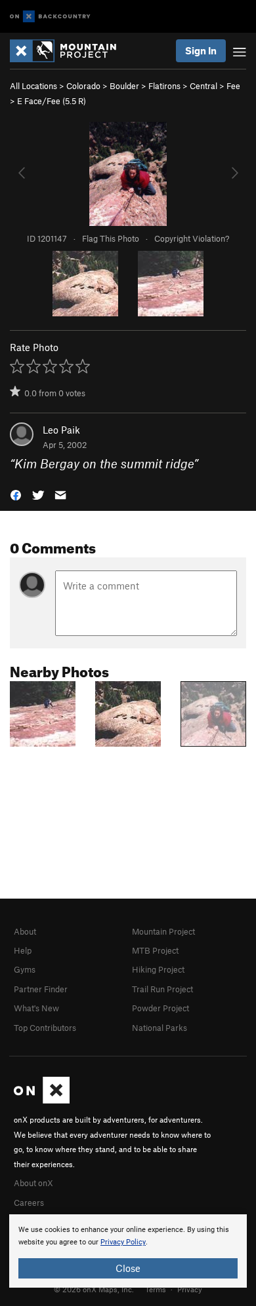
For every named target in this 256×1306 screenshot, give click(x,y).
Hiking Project (158, 969)
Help (23, 950)
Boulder (124, 86)
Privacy (189, 1289)
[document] (128, 1250)
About (25, 931)
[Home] (69, 50)
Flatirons (164, 86)
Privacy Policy (123, 1242)
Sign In (201, 50)
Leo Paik (61, 430)
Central (203, 86)
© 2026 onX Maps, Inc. (94, 1289)
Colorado (83, 86)
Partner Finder (41, 989)
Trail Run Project (162, 989)
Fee (233, 86)
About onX (33, 1183)
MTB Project (155, 950)
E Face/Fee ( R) (51, 101)
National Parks (159, 1027)
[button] (16, 494)
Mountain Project (163, 931)
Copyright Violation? (191, 238)
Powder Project (160, 1008)
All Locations (33, 86)
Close (128, 1268)
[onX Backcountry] (50, 16)
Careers (29, 1202)
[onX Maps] (42, 1100)
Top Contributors (45, 1027)
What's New (36, 1008)
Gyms (24, 969)
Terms (155, 1289)
